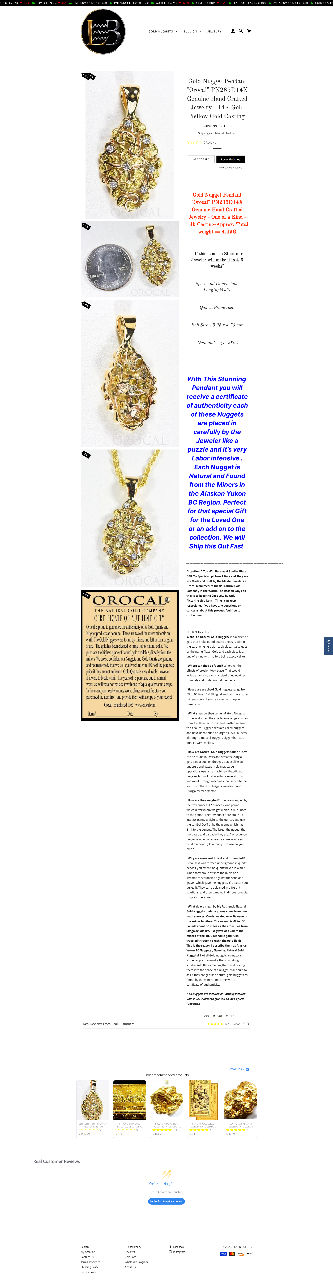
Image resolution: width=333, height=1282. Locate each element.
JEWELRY (215, 31)
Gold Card (130, 1257)
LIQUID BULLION (242, 1247)
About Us (130, 1267)
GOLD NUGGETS (161, 31)
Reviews (130, 1252)
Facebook (178, 1247)
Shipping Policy (90, 1267)
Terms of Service (90, 1262)
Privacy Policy (133, 1247)
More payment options (230, 167)
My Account (88, 1252)
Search (85, 1247)
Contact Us (87, 1257)
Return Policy (89, 1272)
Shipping (203, 133)
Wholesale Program (136, 1262)
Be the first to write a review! (166, 1201)
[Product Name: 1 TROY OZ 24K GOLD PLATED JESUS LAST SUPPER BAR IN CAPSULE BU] (129, 1109)
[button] (244, 1023)
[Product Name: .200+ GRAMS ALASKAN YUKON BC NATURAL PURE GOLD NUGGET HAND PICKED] (240, 1109)
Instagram (179, 1252)
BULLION (190, 31)
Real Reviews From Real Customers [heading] (108, 1023)
